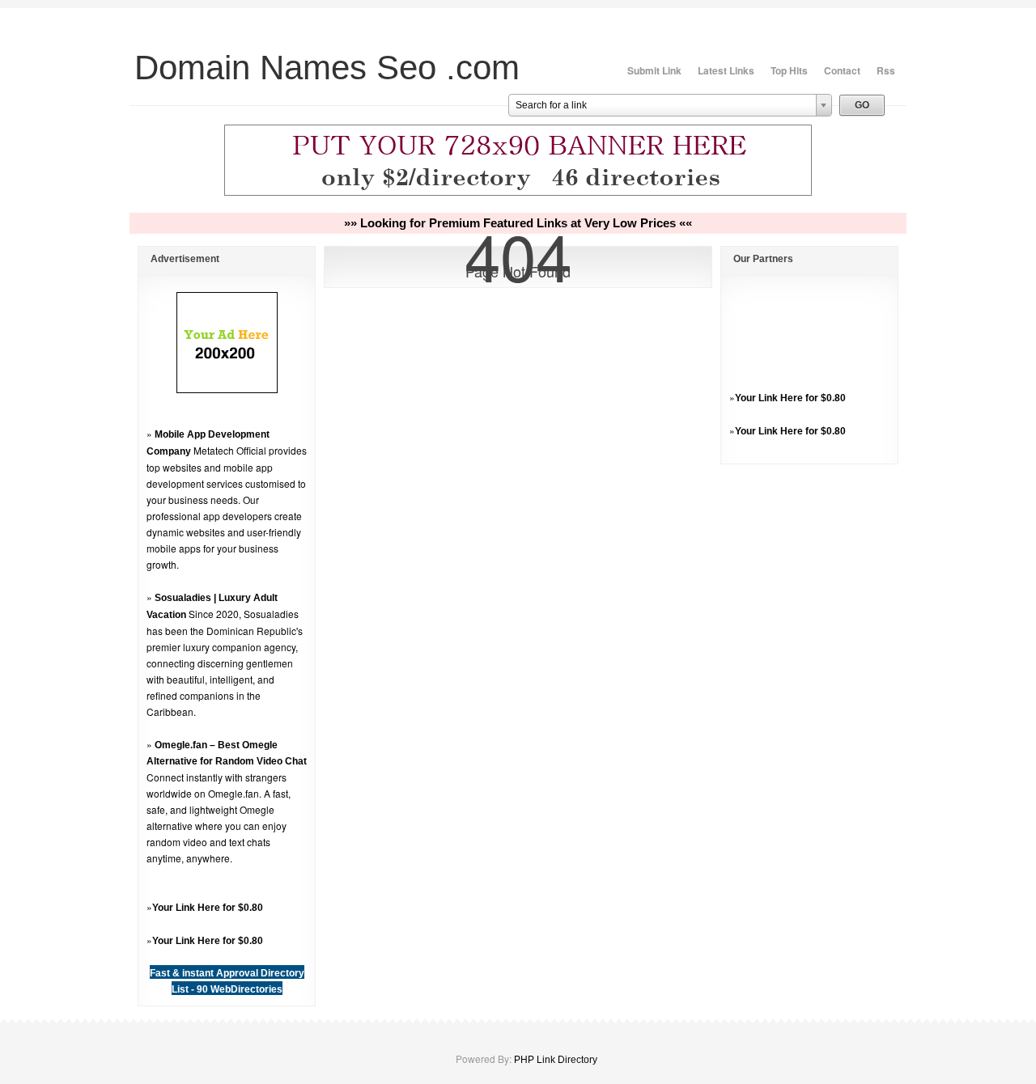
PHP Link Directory (555, 1059)
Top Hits (789, 70)
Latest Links (726, 70)
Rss (886, 70)
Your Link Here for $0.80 (207, 907)
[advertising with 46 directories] (227, 390)
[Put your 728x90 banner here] (518, 193)
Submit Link (654, 70)
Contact (842, 70)
